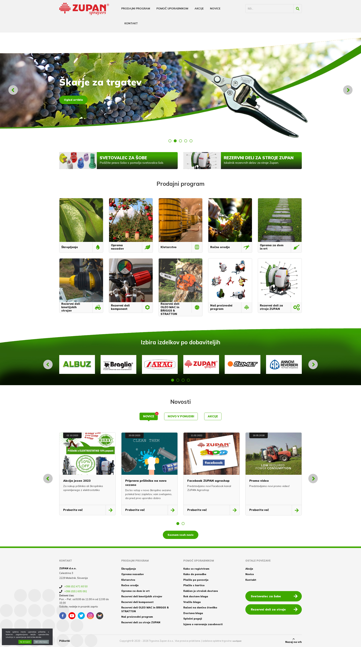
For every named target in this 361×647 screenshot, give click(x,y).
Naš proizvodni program (137, 616)
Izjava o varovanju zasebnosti (203, 624)
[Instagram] (90, 615)
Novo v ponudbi (181, 416)
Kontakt (131, 23)
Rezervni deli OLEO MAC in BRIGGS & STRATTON (145, 609)
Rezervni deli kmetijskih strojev (141, 596)
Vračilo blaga (192, 602)
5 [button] (191, 141)
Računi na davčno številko (200, 607)
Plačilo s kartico (194, 585)
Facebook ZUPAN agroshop (208, 480)
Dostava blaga (193, 613)
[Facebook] (62, 615)
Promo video (259, 480)
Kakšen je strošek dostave (200, 590)
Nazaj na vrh (293, 641)
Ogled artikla (73, 99)
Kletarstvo (128, 579)
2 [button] (175, 141)
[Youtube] (72, 615)
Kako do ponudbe (194, 574)
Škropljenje (128, 568)
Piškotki (64, 640)
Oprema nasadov (132, 574)
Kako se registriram (196, 568)
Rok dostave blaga (195, 596)
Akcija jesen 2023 (77, 480)
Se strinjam (25, 642)
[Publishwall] (99, 615)
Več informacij (41, 642)
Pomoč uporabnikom (172, 8)
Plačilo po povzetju (195, 579)
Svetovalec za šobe (266, 596)
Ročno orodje (130, 585)
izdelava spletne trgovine (217, 640)
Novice (215, 8)
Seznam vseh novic (181, 534)
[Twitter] (81, 615)
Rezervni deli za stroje (268, 609)
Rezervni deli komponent (137, 602)
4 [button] (185, 141)
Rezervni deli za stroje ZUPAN (140, 622)
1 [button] (170, 141)
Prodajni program (135, 8)
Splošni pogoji (192, 618)
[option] (180, 90)
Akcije (199, 8)
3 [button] (180, 141)
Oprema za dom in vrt (135, 590)
